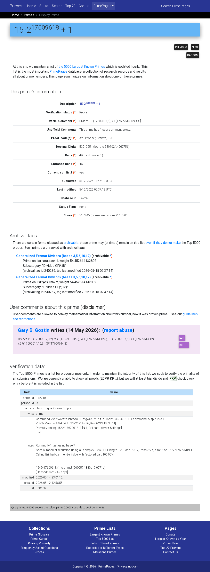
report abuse (118, 330)
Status (44, 6)
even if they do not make (163, 243)
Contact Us (170, 552)
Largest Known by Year (170, 539)
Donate (170, 534)
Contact (84, 6)
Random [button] (192, 55)
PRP (172, 378)
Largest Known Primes (105, 534)
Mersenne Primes (104, 552)
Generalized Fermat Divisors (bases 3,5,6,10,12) (53, 256)
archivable (71, 243)
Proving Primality (39, 543)
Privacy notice (127, 566)
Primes (16, 5)
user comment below (116, 129)
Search (57, 6)
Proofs (39, 552)
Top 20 (70, 6)
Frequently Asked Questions (39, 548)
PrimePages (58, 71)
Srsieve (101, 138)
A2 (81, 138)
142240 (84, 198)
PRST (111, 138)
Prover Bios (170, 543)
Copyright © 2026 (84, 566)
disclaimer (93, 307)
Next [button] (195, 47)
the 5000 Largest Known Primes (82, 67)
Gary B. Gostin (33, 330)
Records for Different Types (105, 548)
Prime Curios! (39, 539)
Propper (90, 138)
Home (31, 6)
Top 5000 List (105, 539)
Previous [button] (181, 47)
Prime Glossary (39, 534)
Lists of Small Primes (105, 543)
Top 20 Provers (170, 548)
